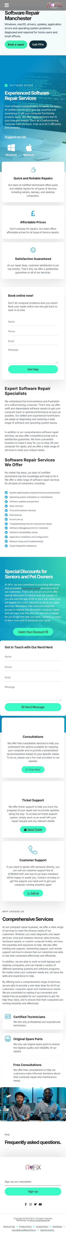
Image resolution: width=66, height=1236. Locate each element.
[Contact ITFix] (25, 1204)
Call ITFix (38, 44)
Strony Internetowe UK (40, 1220)
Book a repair (16, 44)
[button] (6, 5)
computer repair (31, 588)
